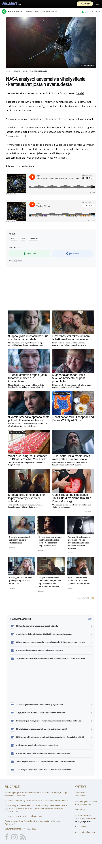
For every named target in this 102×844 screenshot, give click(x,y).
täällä (16, 811)
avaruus (14, 238)
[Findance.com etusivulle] (12, 4)
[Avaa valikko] (97, 4)
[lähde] (80, 93)
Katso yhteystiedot (83, 821)
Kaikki (90, 619)
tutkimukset (33, 238)
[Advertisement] (51, 681)
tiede (23, 238)
